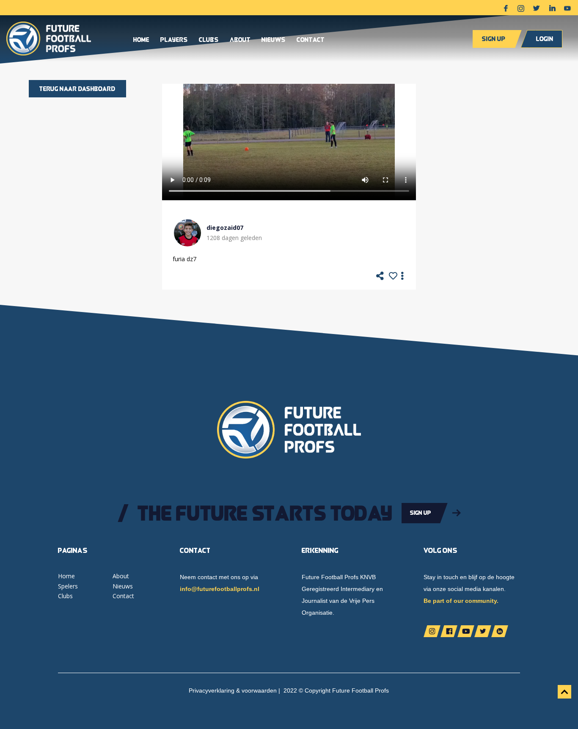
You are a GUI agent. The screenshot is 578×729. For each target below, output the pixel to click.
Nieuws (273, 40)
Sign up (494, 38)
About (240, 40)
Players (174, 40)
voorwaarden (259, 690)
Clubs (209, 40)
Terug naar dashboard (77, 88)
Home (141, 40)
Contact (311, 40)
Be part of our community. (461, 600)
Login (544, 38)
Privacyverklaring (211, 690)
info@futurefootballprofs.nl (219, 588)
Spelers (68, 586)
